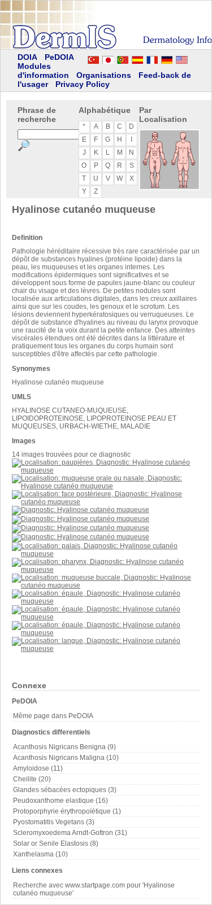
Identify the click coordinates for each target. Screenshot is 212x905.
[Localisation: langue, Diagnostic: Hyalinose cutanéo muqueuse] (106, 649)
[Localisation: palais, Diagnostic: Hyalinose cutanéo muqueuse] (106, 554)
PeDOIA (59, 57)
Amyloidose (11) (38, 768)
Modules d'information (43, 71)
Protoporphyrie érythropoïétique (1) (67, 811)
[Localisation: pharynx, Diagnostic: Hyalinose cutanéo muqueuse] (106, 570)
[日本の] (108, 58)
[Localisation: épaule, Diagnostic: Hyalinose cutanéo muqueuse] (106, 601)
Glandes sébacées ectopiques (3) (64, 790)
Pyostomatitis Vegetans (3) (53, 822)
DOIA (27, 57)
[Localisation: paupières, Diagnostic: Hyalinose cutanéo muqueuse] (106, 470)
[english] (193, 58)
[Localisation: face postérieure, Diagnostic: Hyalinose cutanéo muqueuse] (106, 502)
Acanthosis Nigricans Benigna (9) (64, 747)
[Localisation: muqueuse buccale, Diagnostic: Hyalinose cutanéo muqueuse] (106, 585)
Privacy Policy (82, 84)
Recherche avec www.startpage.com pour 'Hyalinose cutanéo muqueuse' (94, 889)
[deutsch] (166, 58)
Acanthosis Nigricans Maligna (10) (66, 758)
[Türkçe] (93, 58)
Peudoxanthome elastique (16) (60, 801)
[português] (122, 58)
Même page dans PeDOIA (53, 716)
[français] (152, 58)
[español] (137, 58)
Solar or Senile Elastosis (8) (55, 843)
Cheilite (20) (32, 779)
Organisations (103, 75)
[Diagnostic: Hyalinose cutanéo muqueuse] (80, 510)
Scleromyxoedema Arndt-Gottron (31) (70, 833)
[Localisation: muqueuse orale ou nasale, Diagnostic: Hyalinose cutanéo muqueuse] (106, 486)
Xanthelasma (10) (40, 854)
